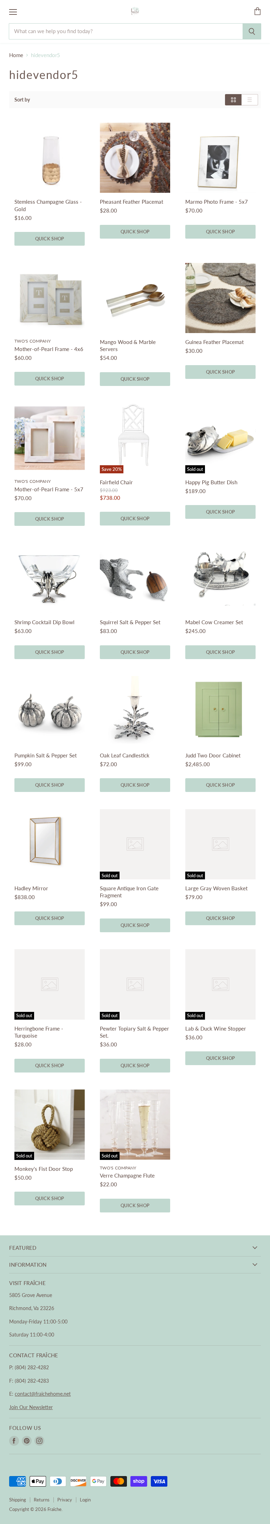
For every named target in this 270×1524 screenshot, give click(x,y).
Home (16, 55)
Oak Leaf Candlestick (124, 755)
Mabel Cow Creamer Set (214, 622)
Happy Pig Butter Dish (211, 482)
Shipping (17, 1500)
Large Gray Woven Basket (216, 888)
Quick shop (49, 238)
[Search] (252, 31)
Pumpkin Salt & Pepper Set (45, 755)
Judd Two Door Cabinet (212, 755)
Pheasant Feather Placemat (131, 201)
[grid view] (233, 99)
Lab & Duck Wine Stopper (215, 1028)
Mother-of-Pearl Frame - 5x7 (48, 489)
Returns (42, 1500)
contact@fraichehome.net (43, 1394)
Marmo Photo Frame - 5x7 (216, 201)
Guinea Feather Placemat (214, 342)
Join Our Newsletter (31, 1407)
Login (85, 1500)
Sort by (22, 100)
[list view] (250, 99)
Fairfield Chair (116, 482)
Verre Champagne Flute (127, 1175)
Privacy (64, 1500)
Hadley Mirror (31, 888)
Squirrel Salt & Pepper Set (130, 622)
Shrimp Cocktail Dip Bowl (44, 622)
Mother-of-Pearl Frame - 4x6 (48, 349)
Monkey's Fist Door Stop (43, 1169)
